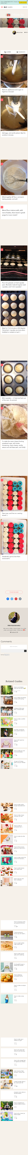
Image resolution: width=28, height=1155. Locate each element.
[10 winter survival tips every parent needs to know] (7, 732)
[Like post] (10, 592)
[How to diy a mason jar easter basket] (7, 1116)
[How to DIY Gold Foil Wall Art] (7, 743)
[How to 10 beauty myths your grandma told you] (7, 924)
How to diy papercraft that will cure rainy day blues (19, 1051)
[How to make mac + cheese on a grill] (7, 1042)
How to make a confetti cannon (19, 719)
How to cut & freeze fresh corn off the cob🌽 (20, 688)
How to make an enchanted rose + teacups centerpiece (19, 827)
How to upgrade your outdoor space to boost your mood (19, 1104)
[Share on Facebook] (7, 599)
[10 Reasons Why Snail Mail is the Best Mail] (7, 711)
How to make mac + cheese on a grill (19, 1040)
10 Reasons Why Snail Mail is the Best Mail (19, 709)
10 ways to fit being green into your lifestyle (19, 762)
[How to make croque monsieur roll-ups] (7, 817)
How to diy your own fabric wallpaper (19, 879)
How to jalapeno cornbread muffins (18, 975)
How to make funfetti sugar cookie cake (19, 943)
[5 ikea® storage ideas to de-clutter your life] (7, 1084)
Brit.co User (20, 32)
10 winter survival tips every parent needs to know (19, 731)
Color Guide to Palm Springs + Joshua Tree (19, 1071)
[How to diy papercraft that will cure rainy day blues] (7, 1052)
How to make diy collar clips (19, 837)
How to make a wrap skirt (19, 996)
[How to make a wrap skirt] (7, 998)
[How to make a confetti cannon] (7, 721)
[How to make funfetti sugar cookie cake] (7, 945)
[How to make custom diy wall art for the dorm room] (7, 860)
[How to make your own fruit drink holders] (7, 753)
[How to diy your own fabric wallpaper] (7, 881)
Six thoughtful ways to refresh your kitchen (19, 965)
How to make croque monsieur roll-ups (19, 815)
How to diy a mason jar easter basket (19, 1114)
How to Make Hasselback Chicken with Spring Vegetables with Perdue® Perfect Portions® (20, 699)
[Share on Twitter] (12, 599)
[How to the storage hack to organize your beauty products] (7, 1063)
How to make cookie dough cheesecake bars (19, 805)
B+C (16, 701)
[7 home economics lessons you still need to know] (7, 935)
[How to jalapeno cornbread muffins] (7, 977)
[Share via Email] (20, 599)
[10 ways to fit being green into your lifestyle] (7, 764)
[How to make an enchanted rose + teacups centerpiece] (7, 828)
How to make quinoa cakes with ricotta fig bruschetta (19, 955)
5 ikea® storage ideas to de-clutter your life (19, 1082)
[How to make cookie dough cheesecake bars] (7, 807)
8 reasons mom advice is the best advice (20, 1093)
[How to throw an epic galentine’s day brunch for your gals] (7, 849)
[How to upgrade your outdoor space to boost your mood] (7, 1105)
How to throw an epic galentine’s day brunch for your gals (19, 848)
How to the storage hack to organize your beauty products (20, 1061)
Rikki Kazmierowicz (14, 625)
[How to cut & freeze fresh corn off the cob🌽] (7, 690)
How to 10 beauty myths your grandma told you (19, 922)
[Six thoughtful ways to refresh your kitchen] (7, 967)
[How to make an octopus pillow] (7, 988)
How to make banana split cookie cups (19, 868)
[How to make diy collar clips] (7, 839)
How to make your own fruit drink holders (19, 751)
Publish (25, 651)
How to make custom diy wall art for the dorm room (20, 859)
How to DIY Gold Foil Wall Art (19, 740)
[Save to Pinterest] (16, 599)
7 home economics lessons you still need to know (19, 933)
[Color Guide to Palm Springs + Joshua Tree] (7, 1073)
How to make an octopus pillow (20, 986)
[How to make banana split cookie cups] (7, 870)
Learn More (22, 2)
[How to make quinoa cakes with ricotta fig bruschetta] (7, 956)
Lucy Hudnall (17, 690)
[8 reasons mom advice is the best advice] (7, 1095)
